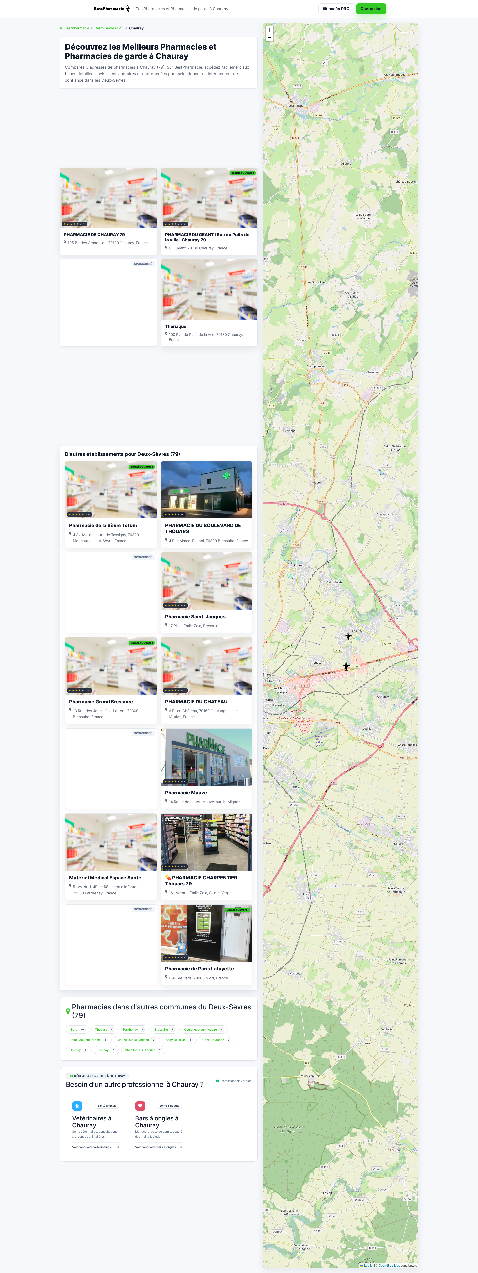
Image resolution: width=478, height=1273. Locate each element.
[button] (349, 636)
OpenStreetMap (389, 1265)
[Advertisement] (159, 128)
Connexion (371, 8)
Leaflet (368, 1265)
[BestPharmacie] (112, 9)
